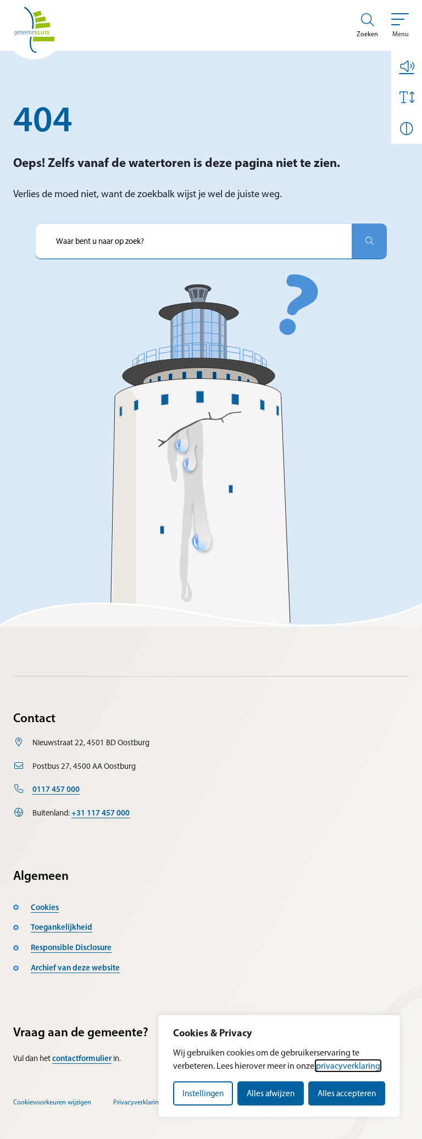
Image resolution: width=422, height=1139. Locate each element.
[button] (406, 66)
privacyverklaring (348, 1065)
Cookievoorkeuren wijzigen (52, 1102)
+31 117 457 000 (100, 813)
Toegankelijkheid (61, 927)
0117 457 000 (56, 789)
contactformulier (82, 1058)
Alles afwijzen (271, 1093)
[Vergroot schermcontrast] (406, 128)
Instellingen (203, 1093)
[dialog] (279, 1066)
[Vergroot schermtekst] (406, 97)
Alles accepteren (347, 1093)
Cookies (45, 907)
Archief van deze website (75, 968)
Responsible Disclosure (71, 947)
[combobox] (193, 241)
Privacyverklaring (138, 1102)
